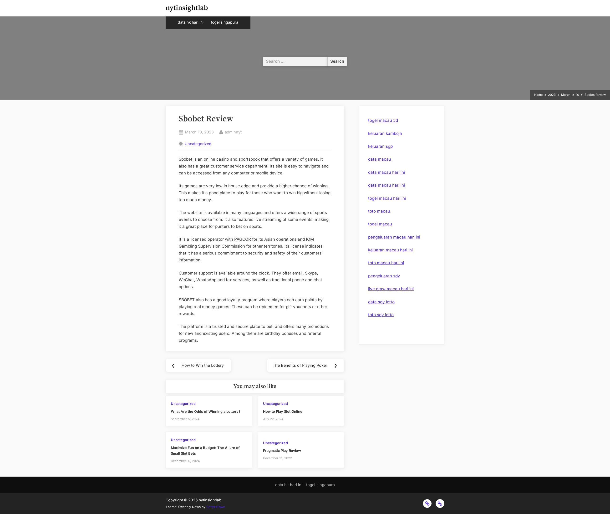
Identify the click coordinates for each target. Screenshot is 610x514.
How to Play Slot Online (282, 411)
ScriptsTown (215, 507)
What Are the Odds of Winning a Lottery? (205, 411)
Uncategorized (198, 143)
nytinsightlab (187, 8)
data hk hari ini (190, 22)
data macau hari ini (386, 172)
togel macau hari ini (387, 198)
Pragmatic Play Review (282, 450)
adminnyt (233, 131)
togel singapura (224, 22)
